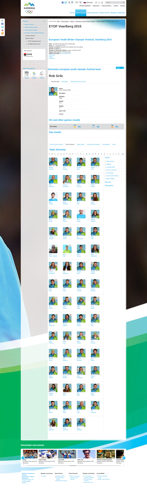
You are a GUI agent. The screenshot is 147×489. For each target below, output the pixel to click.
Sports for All (104, 13)
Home (72, 13)
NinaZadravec (51, 429)
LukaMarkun (65, 307)
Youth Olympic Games (30, 30)
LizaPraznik (93, 342)
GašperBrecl (79, 168)
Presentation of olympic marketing (89, 476)
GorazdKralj (79, 272)
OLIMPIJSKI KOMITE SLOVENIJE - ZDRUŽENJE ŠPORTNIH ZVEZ (29, 8)
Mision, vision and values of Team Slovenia (74, 477)
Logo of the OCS (88, 482)
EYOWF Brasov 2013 (34, 44)
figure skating (110, 178)
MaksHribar (51, 220)
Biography (65, 81)
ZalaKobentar (65, 272)
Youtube (2, 30)
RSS (2, 33)
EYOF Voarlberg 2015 (34, 41)
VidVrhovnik (93, 411)
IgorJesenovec (80, 237)
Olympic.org (77, 2)
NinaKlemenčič (94, 255)
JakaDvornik (79, 185)
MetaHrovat (65, 220)
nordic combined (111, 170)
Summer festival (30, 35)
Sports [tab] (107, 157)
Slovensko (90, 2)
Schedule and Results (93, 144)
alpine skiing (110, 161)
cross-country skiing (112, 175)
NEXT (123, 458)
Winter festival (30, 38)
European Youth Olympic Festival (34, 33)
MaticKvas (50, 290)
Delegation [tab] (109, 185)
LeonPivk (92, 324)
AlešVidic (78, 411)
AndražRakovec (79, 359)
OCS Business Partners (88, 480)
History (44, 476)
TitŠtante (51, 411)
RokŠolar (78, 394)
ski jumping (110, 173)
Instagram (52, 58)
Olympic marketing (117, 13)
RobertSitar (93, 376)
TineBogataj (65, 168)
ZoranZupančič (65, 429)
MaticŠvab (64, 411)
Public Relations (106, 5)
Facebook (52, 55)
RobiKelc (64, 255)
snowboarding (111, 167)
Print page (102, 2)
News (114, 144)
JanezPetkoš (79, 324)
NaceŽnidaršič (79, 429)
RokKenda (79, 255)
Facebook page (63, 2)
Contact (116, 5)
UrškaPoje (64, 342)
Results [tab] (108, 182)
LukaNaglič (93, 307)
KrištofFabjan (93, 185)
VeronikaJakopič (51, 237)
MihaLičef (64, 290)
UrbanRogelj (51, 376)
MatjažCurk (93, 168)
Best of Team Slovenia (56, 144)
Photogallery (106, 144)
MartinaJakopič (93, 220)
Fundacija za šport (69, 2)
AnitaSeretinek (79, 376)
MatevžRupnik (65, 376)
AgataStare (64, 394)
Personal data (55, 81)
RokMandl (51, 307)
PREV (23, 458)
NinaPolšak (79, 342)
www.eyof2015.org (65, 53)
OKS (58, 21)
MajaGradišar (65, 203)
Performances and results (78, 81)
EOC (80, 2)
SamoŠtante (93, 394)
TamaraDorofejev (66, 185)
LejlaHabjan (93, 203)
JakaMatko (78, 307)
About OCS (96, 5)
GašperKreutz (93, 272)
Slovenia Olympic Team (102, 476)
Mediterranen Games (61, 480)
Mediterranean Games (31, 27)
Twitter (66, 2)
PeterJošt (92, 237)
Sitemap (122, 5)
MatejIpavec (79, 220)
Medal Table (80, 144)
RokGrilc (78, 203)
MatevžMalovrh (93, 290)
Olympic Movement (85, 5)
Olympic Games (29, 24)
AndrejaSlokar (51, 394)
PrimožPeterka (65, 324)
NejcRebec (93, 359)
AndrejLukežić (79, 290)
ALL (123, 154)
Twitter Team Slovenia (104, 479)
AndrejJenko (65, 237)
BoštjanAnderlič (51, 168)
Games (25, 21)
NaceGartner (51, 203)
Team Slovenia (92, 13)
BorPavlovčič (51, 324)
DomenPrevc (51, 359)
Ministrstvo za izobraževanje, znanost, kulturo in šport (72, 2)
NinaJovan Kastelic (53, 255)
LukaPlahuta (51, 342)
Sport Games (81, 13)
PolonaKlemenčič (52, 272)
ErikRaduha (65, 359)
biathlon (109, 164)
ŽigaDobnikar (51, 185)
